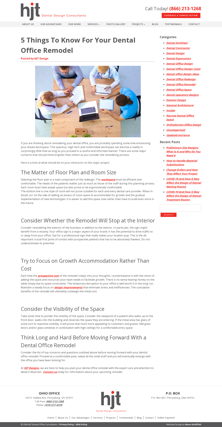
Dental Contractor (178, 48)
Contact (194, 24)
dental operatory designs (182, 95)
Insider (170, 110)
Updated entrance (178, 135)
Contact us (50, 372)
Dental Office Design (179, 63)
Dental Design (175, 53)
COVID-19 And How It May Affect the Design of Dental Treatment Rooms (183, 195)
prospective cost (48, 276)
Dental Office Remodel (180, 84)
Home (50, 417)
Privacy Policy (66, 424)
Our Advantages (51, 24)
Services (93, 24)
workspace (108, 179)
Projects (137, 24)
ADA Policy (81, 424)
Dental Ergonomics (178, 58)
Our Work (74, 24)
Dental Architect (177, 43)
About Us (28, 24)
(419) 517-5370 (53, 405)
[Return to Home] (53, 12)
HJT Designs (31, 368)
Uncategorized (175, 130)
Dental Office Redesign (181, 79)
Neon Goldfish (193, 424)
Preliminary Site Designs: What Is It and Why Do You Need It (183, 151)
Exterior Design (176, 100)
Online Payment (166, 417)
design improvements (68, 287)
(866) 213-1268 (185, 8)
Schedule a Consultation (181, 15)
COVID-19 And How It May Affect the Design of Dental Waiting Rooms (183, 182)
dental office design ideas (182, 74)
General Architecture (179, 105)
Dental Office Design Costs (183, 69)
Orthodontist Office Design (183, 125)
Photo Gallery (115, 24)
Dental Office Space (178, 89)
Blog (155, 24)
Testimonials (173, 24)
